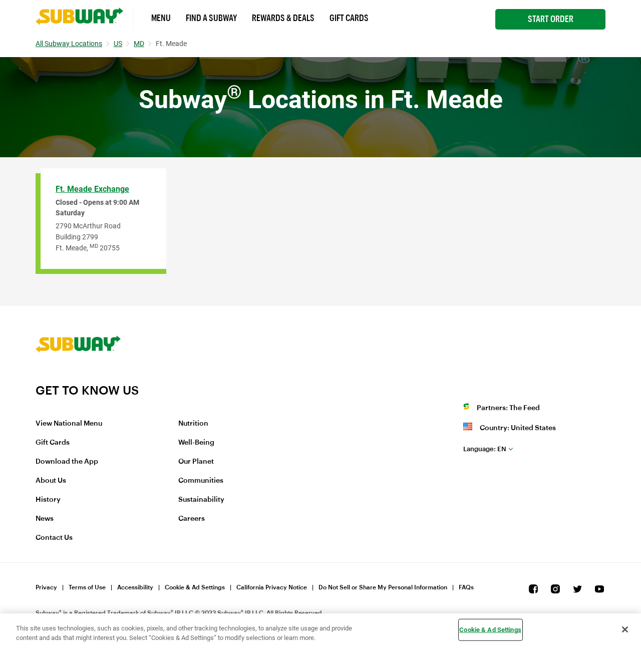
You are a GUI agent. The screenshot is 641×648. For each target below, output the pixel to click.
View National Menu (69, 423)
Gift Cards (349, 18)
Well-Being (196, 442)
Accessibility (135, 587)
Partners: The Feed (508, 408)
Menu (161, 18)
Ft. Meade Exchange (92, 189)
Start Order (550, 19)
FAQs (466, 587)
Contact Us (54, 537)
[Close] (625, 629)
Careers (191, 518)
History (48, 499)
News (45, 518)
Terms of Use (87, 587)
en (484, 449)
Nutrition (193, 423)
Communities (200, 480)
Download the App (67, 461)
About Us (51, 480)
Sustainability (201, 499)
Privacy (46, 587)
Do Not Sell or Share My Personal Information (382, 587)
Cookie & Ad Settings (195, 587)
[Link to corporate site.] (78, 377)
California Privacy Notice (271, 587)
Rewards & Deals (283, 18)
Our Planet (196, 461)
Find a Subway (211, 18)
